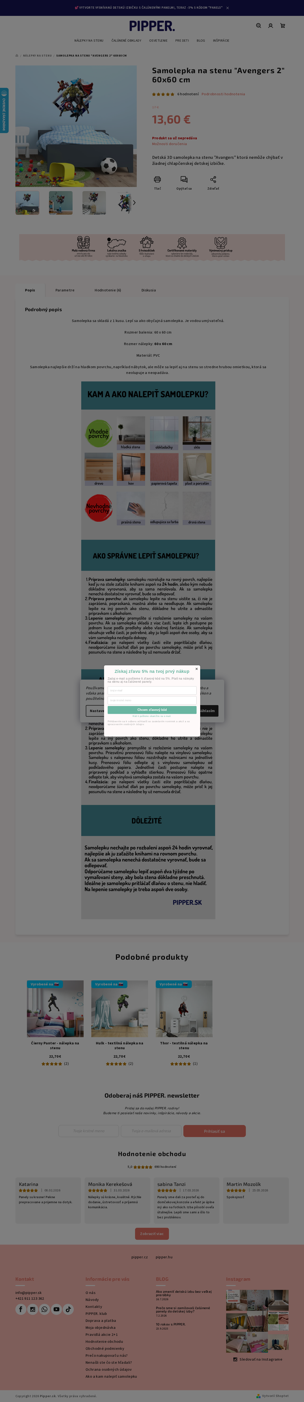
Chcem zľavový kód (152, 710)
